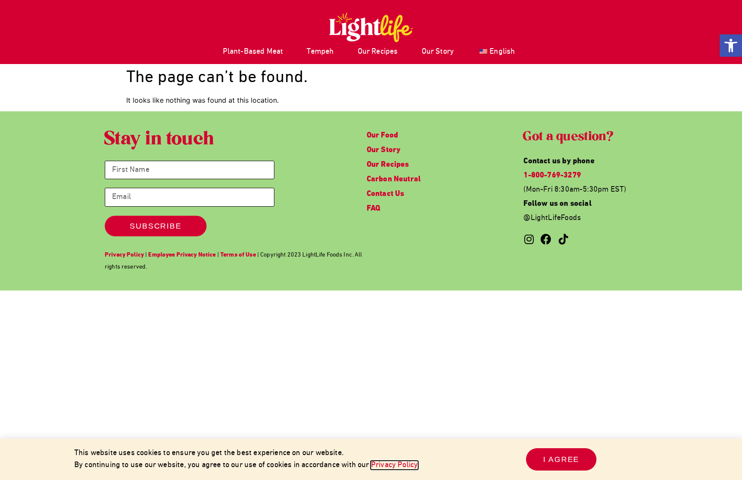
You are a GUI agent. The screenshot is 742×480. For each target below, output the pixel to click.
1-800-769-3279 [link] (552, 175)
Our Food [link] (382, 135)
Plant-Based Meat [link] (253, 52)
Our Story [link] (438, 52)
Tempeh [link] (320, 52)
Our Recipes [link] (378, 52)
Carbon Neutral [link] (394, 179)
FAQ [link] (373, 209)
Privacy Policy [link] (394, 465)
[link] (731, 45)
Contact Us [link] (385, 194)
